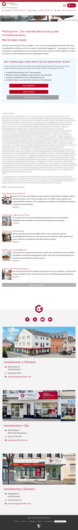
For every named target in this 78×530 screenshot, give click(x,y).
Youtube (41, 318)
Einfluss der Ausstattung (13, 231)
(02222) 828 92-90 (45, 10)
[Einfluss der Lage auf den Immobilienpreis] (7, 221)
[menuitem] (64, 5)
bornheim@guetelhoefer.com (19, 504)
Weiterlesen (15, 207)
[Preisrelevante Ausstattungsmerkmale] (7, 237)
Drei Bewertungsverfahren (13, 193)
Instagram (34, 318)
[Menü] (64, 5)
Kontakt (49, 318)
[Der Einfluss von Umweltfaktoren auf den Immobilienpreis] (7, 256)
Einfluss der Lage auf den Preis (15, 215)
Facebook (26, 318)
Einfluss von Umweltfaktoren (14, 250)
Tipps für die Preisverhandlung (15, 269)
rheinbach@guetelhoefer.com (19, 377)
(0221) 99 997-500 (68, 10)
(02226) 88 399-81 (19, 10)
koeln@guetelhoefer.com (18, 440)
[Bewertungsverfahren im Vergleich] (7, 199)
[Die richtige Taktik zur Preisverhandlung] (7, 275)
